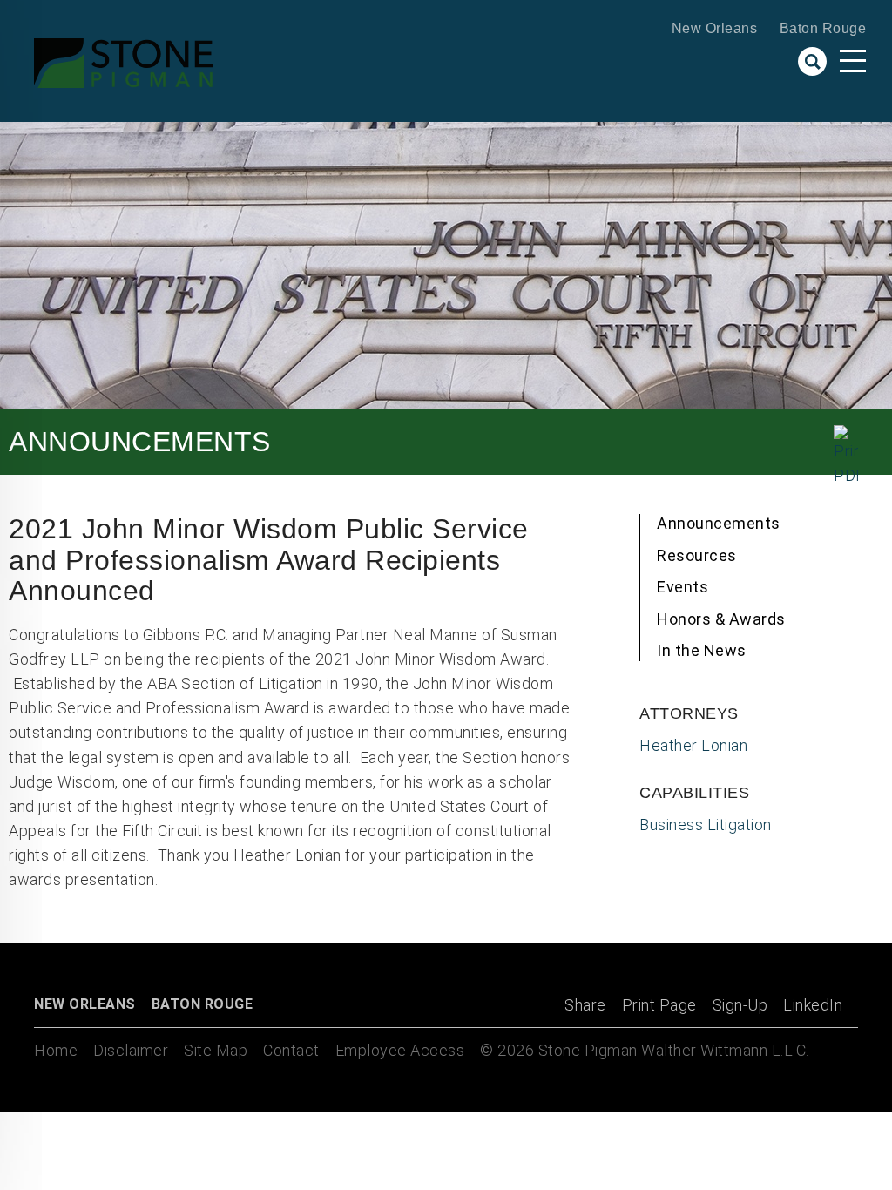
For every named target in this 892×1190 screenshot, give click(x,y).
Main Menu (853, 61)
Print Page (659, 1005)
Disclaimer (130, 1050)
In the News (702, 650)
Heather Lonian (693, 745)
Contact (291, 1050)
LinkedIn (812, 1005)
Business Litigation (705, 824)
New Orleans (715, 28)
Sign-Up (740, 1005)
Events (682, 587)
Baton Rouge (823, 28)
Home (56, 1050)
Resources (697, 555)
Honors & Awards (721, 619)
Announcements (718, 523)
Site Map (215, 1050)
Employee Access (400, 1050)
